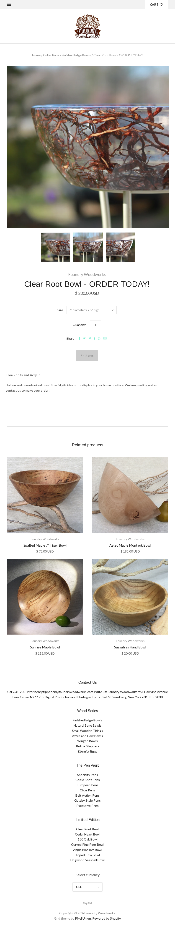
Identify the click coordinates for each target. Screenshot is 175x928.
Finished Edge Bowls (76, 55)
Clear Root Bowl (87, 829)
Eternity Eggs (87, 751)
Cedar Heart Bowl (87, 834)
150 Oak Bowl (88, 839)
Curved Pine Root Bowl (87, 844)
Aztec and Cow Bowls (87, 736)
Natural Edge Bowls (87, 725)
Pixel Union (83, 918)
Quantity (79, 325)
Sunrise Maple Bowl (45, 647)
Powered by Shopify (106, 918)
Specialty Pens (87, 775)
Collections (51, 55)
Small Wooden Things (87, 731)
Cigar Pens (87, 790)
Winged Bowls (87, 741)
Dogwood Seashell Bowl (87, 860)
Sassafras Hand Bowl (130, 647)
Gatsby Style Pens (87, 800)
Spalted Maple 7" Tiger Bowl (45, 545)
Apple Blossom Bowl (87, 850)
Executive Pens (88, 806)
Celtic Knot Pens (87, 780)
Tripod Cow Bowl (87, 855)
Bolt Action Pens (87, 795)
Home (36, 55)
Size (60, 310)
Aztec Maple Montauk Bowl (130, 545)
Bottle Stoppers (87, 746)
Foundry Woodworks (87, 274)
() (157, 4)
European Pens (87, 785)
